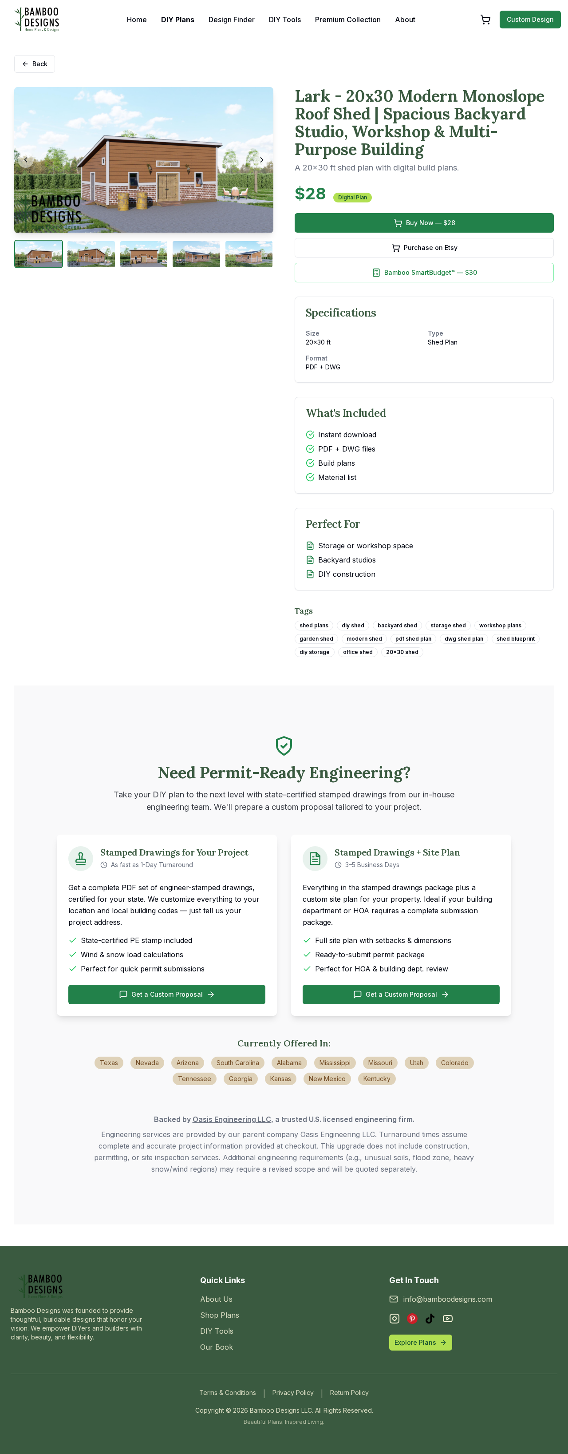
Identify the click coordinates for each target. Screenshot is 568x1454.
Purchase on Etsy (431, 247)
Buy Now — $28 (430, 222)
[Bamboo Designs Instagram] (394, 1318)
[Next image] (262, 160)
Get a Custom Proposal (167, 994)
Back (39, 63)
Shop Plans (219, 1315)
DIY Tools (285, 19)
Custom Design (530, 19)
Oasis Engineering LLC (232, 1119)
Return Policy (349, 1392)
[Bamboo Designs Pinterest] (412, 1318)
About (405, 19)
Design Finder (232, 19)
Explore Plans (415, 1342)
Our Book (216, 1347)
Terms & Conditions (227, 1392)
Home (137, 19)
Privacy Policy (293, 1392)
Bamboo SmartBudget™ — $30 (430, 272)
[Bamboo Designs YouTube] (447, 1318)
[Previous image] (26, 160)
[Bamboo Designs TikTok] (430, 1318)
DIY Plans (177, 19)
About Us (216, 1299)
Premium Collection (348, 19)
